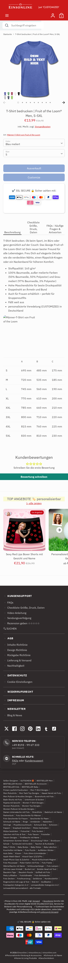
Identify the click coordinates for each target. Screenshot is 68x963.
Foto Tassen (33, 834)
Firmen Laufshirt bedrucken (15, 790)
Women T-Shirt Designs (33, 802)
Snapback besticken (22, 828)
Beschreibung (12, 232)
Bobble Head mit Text (46, 869)
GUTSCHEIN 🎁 (27, 780)
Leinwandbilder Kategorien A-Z (45, 885)
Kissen (18, 853)
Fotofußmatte (26, 875)
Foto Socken (37, 831)
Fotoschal (25, 831)
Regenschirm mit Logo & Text (16, 882)
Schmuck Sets (40, 825)
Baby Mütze (36, 847)
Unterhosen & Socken (34, 799)
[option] (34, 69)
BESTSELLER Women (12, 783)
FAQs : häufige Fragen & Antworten (55, 229)
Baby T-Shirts (9, 847)
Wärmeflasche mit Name (14, 866)
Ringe (25, 821)
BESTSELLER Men (45, 780)
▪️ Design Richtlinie (15, 650)
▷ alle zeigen (34, 503)
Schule (6, 844)
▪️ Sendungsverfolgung (17, 618)
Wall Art (35, 882)
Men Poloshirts (10, 793)
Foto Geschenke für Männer (28, 815)
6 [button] (38, 102)
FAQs (15, 760)
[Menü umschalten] (7, 15)
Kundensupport (34, 760)
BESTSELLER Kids (11, 787)
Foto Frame (47, 862)
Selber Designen (10, 780)
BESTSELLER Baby (30, 787)
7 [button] (42, 102)
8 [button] (46, 102)
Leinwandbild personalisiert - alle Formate (22, 888)
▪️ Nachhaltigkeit (13, 665)
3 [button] (26, 102)
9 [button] (50, 102)
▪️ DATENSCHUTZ (15, 675)
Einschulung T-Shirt (39, 840)
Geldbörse (37, 878)
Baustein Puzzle (26, 872)
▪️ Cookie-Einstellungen (17, 681)
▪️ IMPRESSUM (13, 700)
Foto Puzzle (30, 850)
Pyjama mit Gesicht (11, 802)
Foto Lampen (52, 866)
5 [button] (34, 102)
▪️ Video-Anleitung (14, 613)
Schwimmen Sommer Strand (15, 840)
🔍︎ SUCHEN (10, 628)
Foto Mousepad (10, 862)
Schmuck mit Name (11, 821)
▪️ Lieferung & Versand (17, 660)
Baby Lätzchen (50, 847)
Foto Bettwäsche (42, 875)
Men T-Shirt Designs (39, 790)
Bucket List (30, 869)
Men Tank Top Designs (29, 793)
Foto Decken (9, 878)
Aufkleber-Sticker (46, 850)
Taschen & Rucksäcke (44, 844)
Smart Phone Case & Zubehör (16, 859)
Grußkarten (46, 882)
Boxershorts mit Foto (44, 796)
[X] (6, 729)
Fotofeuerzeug (23, 878)
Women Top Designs (31, 806)
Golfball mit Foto (42, 872)
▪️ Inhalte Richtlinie (15, 644)
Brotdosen (55, 840)
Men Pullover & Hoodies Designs (17, 796)
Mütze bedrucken (41, 828)
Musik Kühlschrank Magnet (44, 859)
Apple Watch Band (11, 856)
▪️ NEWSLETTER (14, 708)
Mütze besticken (10, 831)
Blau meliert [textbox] (13, 144)
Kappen (6, 828)
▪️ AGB (8, 638)
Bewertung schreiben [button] (34, 476)
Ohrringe (7, 825)
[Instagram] (22, 729)
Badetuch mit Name (53, 812)
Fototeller (45, 834)
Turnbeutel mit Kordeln (22, 844)
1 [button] (18, 102)
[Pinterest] (30, 729)
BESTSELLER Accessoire (36, 783)
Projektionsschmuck (23, 825)
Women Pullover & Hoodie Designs (18, 809)
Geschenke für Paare (39, 818)
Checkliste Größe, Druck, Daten (33, 227)
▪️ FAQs (8, 602)
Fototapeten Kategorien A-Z (15, 885)
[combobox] (34, 143)
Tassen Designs (10, 837)
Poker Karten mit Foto (29, 862)
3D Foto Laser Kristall (12, 869)
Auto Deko (8, 853)
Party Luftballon (10, 875)
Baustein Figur (9, 872)
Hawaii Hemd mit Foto (51, 793)
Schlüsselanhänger (35, 866)
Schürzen (53, 825)
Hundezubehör (51, 878)
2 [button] (22, 102)
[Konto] (53, 14)
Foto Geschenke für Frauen (15, 818)
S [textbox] (6, 154)
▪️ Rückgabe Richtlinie (17, 655)
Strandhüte (37, 812)
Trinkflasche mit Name (29, 837)
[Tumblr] (46, 729)
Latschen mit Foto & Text (14, 834)
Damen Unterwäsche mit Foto (16, 812)
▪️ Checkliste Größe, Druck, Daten (24, 607)
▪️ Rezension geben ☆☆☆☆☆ (21, 623)
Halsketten (47, 821)
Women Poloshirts (11, 806)
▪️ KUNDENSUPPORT (17, 596)
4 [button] (30, 102)
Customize (34, 177)
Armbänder (35, 821)
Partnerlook (8, 815)
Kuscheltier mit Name (12, 850)
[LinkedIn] (38, 729)
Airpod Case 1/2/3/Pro (32, 856)
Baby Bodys (23, 847)
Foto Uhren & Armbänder (35, 853)
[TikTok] (54, 729)
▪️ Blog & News (12, 715)
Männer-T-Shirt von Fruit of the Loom (23, 135)
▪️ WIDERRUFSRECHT (18, 691)
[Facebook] (14, 729)
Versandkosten (43, 126)
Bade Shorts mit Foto (12, 799)
